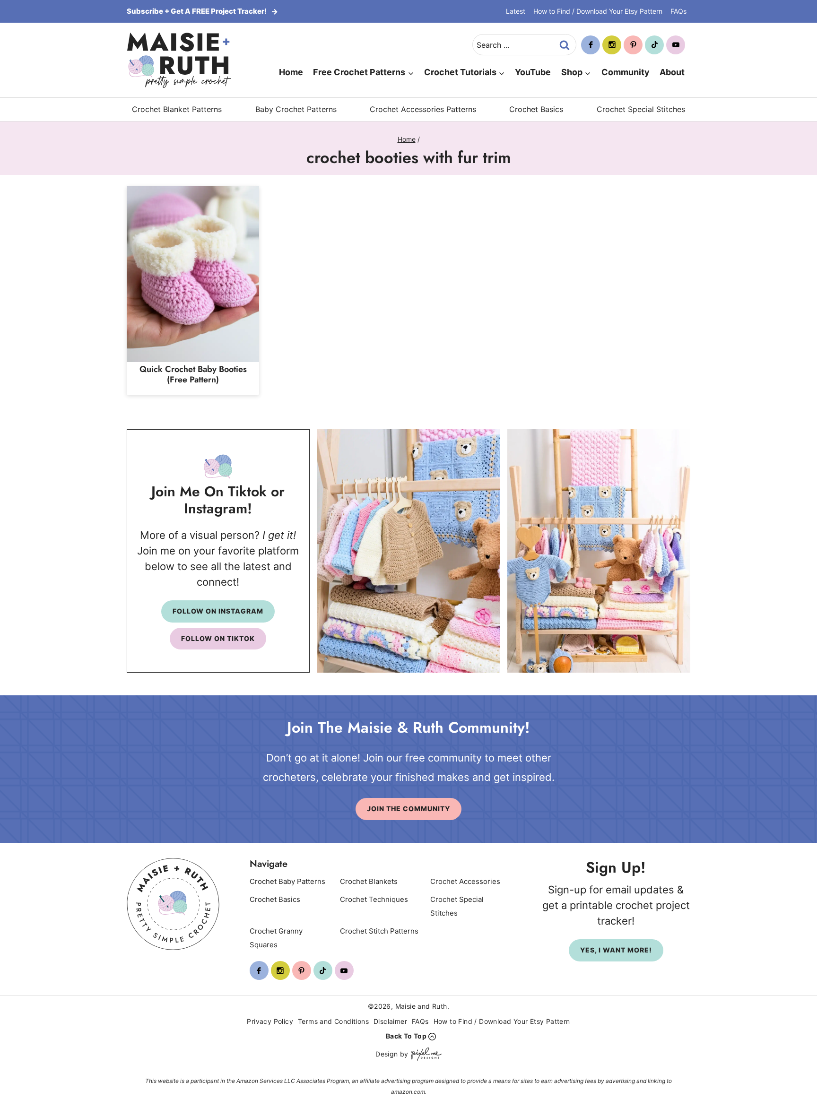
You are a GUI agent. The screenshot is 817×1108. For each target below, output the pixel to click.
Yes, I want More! (616, 950)
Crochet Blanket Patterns (177, 109)
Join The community (408, 809)
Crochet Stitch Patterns (379, 930)
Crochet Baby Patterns (287, 881)
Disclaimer (390, 1021)
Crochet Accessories (465, 881)
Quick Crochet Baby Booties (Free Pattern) (193, 374)
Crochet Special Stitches (641, 109)
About (672, 72)
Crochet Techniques (374, 899)
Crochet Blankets (369, 881)
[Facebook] (590, 44)
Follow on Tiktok (218, 638)
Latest (515, 11)
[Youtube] (675, 44)
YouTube (533, 72)
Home (291, 72)
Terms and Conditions (333, 1021)
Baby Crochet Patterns (296, 109)
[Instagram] (611, 44)
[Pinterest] (633, 44)
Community (625, 72)
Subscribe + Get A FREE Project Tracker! (197, 11)
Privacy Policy (270, 1021)
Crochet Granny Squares (276, 937)
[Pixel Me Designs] (425, 1054)
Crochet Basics (536, 109)
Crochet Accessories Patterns (423, 109)
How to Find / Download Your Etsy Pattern (597, 11)
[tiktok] (654, 44)
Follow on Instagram (218, 611)
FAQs (678, 11)
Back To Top (406, 1036)
